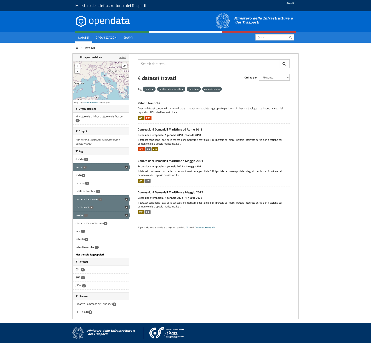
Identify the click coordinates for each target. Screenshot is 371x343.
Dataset (83, 37)
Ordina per (250, 77)
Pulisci (122, 57)
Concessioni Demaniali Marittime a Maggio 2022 (170, 192)
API (187, 227)
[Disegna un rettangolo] (124, 65)
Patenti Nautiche (149, 103)
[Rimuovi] (153, 89)
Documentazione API (205, 227)
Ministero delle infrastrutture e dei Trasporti (110, 5)
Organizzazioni (106, 37)
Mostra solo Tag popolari (90, 254)
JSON (148, 117)
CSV (141, 117)
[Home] (77, 48)
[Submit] (290, 37)
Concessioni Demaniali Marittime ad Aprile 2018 (170, 129)
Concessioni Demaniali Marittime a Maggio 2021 (170, 160)
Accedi (290, 3)
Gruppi (128, 37)
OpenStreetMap (90, 102)
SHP (148, 149)
